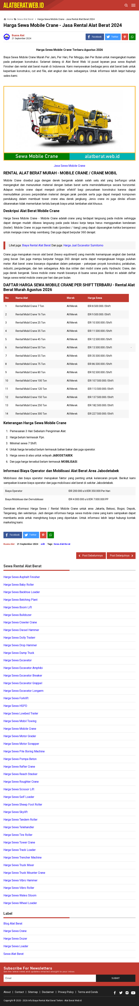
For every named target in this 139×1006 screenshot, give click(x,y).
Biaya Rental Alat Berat (36, 245)
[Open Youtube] (133, 993)
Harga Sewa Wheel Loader (20, 903)
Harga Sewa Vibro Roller (18, 888)
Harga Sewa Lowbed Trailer (20, 713)
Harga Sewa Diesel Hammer (21, 630)
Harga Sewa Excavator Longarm (23, 690)
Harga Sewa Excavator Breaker (22, 675)
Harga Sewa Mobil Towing (19, 721)
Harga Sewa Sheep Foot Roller (22, 804)
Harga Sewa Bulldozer (17, 615)
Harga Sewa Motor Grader (19, 736)
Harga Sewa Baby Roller (18, 584)
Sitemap (33, 992)
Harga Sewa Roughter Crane (21, 781)
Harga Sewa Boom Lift (17, 607)
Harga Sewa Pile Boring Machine (24, 751)
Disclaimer (48, 992)
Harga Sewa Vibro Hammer (20, 880)
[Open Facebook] (115, 993)
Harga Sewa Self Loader (18, 797)
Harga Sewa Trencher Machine (22, 857)
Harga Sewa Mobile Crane (19, 728)
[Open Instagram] (127, 993)
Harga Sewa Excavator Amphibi (23, 668)
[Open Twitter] (121, 993)
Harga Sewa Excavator (17, 660)
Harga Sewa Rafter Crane (19, 766)
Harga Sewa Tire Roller (17, 835)
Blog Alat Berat (12, 923)
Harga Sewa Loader (15, 946)
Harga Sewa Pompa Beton (20, 759)
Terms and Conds (88, 992)
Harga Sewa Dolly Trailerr (19, 637)
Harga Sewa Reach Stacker (20, 774)
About (7, 992)
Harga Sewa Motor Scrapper (21, 743)
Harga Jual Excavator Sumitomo (83, 245)
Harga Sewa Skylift (15, 812)
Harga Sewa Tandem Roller (20, 819)
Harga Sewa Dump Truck (18, 653)
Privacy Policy (66, 992)
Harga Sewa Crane (15, 931)
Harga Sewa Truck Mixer (18, 865)
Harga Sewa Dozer (15, 938)
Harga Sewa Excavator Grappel (22, 683)
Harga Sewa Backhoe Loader (21, 592)
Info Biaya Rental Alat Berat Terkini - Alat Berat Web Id (55, 1000)
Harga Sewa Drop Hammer (20, 645)
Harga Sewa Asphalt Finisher (21, 577)
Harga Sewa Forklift (15, 698)
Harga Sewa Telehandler (18, 827)
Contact (19, 992)
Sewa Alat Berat (62, 544)
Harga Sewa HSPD (15, 706)
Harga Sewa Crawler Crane (20, 622)
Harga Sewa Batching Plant (20, 599)
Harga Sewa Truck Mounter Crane (24, 872)
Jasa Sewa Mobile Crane (69, 165)
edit (43, 544)
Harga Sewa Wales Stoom (19, 895)
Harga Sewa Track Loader (19, 850)
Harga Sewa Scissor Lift (18, 789)
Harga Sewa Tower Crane (19, 842)
